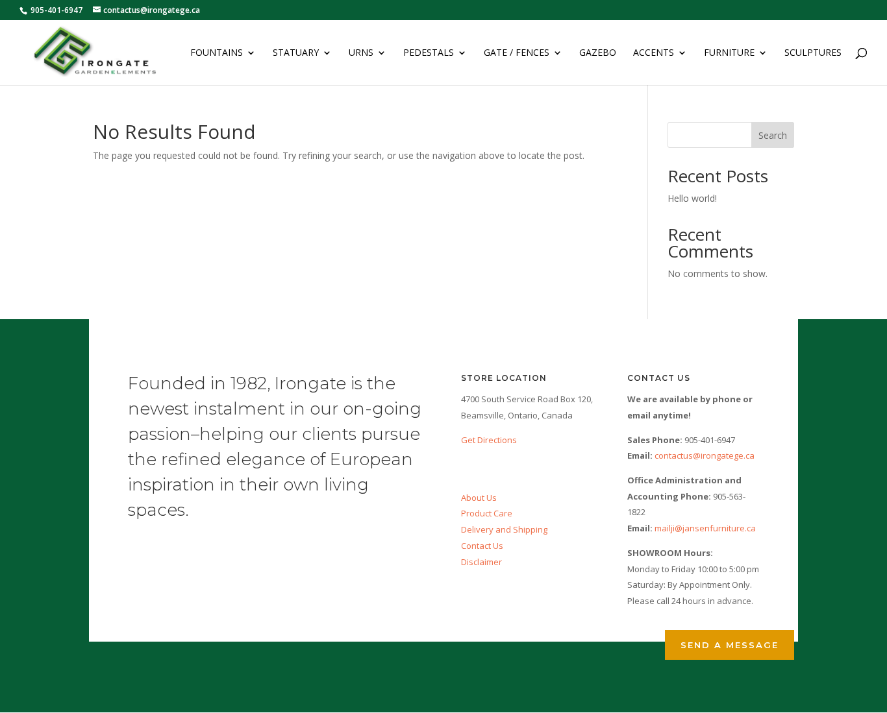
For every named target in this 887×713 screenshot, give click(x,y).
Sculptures (813, 53)
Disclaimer (481, 562)
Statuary (296, 53)
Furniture (729, 53)
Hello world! (692, 198)
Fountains (216, 53)
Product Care (486, 513)
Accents (653, 53)
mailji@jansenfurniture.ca (705, 528)
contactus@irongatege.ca (705, 455)
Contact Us (482, 545)
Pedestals (428, 53)
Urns (361, 53)
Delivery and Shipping (504, 529)
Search (772, 135)
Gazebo (597, 53)
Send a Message (730, 645)
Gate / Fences (516, 53)
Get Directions (489, 440)
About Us (479, 497)
